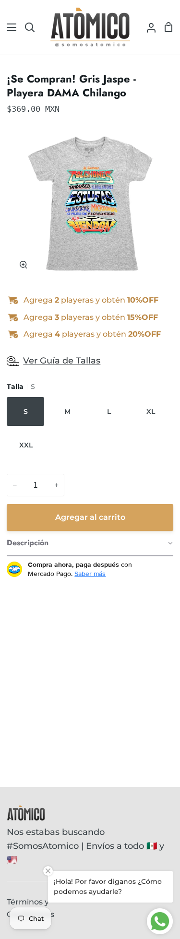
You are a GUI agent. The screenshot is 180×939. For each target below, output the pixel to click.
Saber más (90, 573)
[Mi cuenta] (147, 27)
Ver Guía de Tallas (61, 360)
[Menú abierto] (8, 27)
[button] (90, 543)
